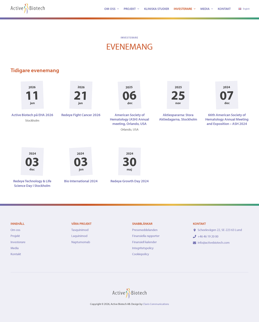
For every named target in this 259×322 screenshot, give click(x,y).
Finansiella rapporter (145, 236)
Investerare (183, 9)
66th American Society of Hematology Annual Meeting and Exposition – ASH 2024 (226, 119)
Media (204, 9)
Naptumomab (80, 242)
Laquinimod (79, 236)
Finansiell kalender (144, 242)
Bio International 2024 (81, 181)
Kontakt (224, 9)
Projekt (130, 9)
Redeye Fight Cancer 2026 (80, 115)
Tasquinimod (79, 230)
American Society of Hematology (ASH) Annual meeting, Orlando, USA (129, 119)
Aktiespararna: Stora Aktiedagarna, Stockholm (178, 117)
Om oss (109, 9)
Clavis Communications (156, 304)
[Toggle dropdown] (118, 9)
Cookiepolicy (140, 254)
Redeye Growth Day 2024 (129, 181)
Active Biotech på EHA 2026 (32, 115)
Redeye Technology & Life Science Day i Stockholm (32, 183)
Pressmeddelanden (145, 230)
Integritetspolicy (142, 248)
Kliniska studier (156, 9)
